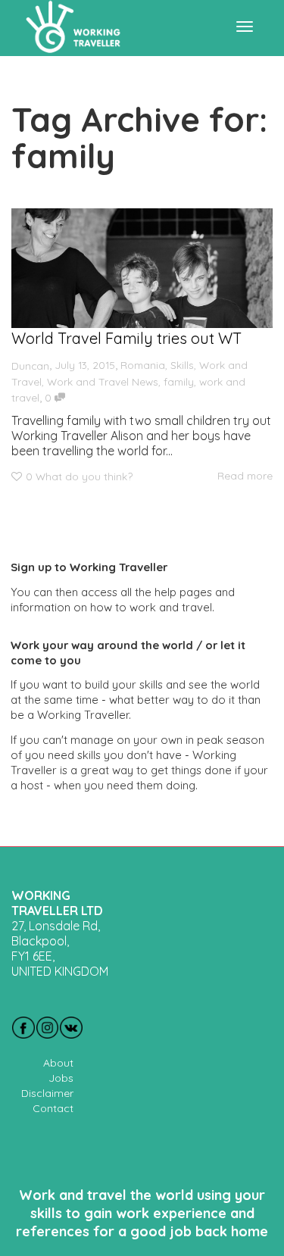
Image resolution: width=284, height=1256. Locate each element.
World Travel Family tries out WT (126, 338)
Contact (53, 1108)
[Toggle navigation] (244, 26)
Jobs (60, 1078)
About (58, 1063)
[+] (142, 268)
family (179, 381)
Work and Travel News (102, 381)
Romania (142, 364)
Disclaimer (47, 1093)
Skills (182, 364)
